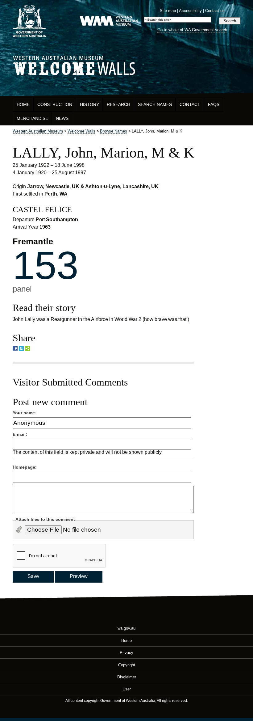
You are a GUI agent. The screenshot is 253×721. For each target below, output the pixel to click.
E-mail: (20, 434)
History (89, 104)
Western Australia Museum (29, 21)
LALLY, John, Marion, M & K (103, 152)
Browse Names (113, 131)
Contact (190, 104)
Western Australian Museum (108, 21)
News (62, 118)
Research (118, 104)
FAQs (213, 104)
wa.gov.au (126, 628)
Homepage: (25, 467)
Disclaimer (126, 677)
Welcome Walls (126, 64)
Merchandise (32, 118)
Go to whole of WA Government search (192, 29)
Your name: (24, 412)
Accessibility (190, 10)
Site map (168, 10)
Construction (54, 104)
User (126, 689)
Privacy (126, 652)
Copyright (126, 664)
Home (23, 104)
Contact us (215, 10)
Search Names (155, 104)
